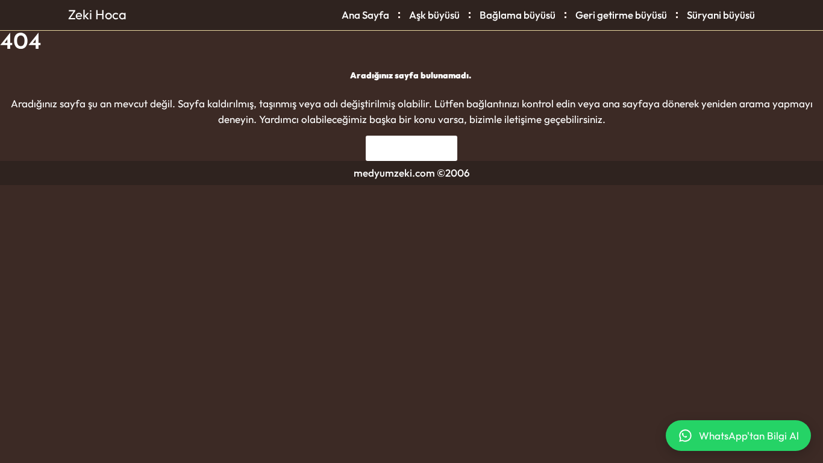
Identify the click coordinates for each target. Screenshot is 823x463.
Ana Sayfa (365, 14)
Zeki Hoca (97, 14)
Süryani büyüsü (721, 14)
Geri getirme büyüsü (621, 14)
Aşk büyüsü (434, 14)
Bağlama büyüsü (517, 14)
